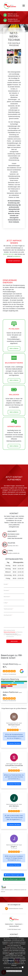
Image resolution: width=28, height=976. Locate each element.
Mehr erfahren (14, 348)
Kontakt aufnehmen (14, 261)
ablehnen (11, 953)
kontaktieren (16, 256)
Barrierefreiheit (14, 926)
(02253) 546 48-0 (13, 16)
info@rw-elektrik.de (14, 21)
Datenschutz (9, 924)
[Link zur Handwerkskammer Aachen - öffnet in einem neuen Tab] (14, 908)
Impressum (18, 924)
